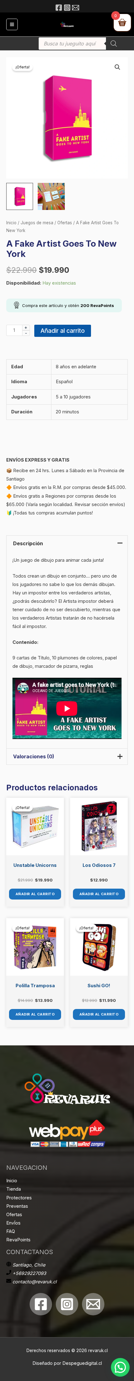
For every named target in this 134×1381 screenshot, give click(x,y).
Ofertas (64, 222)
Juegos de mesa (37, 222)
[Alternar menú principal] (12, 24)
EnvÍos (13, 1223)
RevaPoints (18, 1240)
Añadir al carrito (63, 330)
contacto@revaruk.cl (34, 1282)
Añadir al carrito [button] (35, 894)
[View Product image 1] (19, 196)
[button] (117, 67)
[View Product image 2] (51, 196)
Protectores (19, 1198)
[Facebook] (58, 7)
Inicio (11, 222)
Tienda (13, 1189)
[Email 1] (93, 1304)
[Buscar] (114, 43)
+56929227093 (29, 1273)
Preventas (17, 1206)
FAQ (10, 1231)
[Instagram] (67, 7)
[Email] (75, 7)
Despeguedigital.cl (82, 1363)
